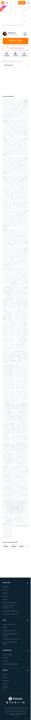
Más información (8, 64)
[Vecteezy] (2, 3)
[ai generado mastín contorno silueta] (8, 419)
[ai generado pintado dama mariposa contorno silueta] (15, 485)
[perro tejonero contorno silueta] (9, 502)
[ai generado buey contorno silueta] (22, 642)
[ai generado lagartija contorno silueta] (9, 311)
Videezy (5, 702)
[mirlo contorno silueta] (15, 286)
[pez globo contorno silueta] (8, 301)
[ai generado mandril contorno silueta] (7, 533)
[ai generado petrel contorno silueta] (15, 108)
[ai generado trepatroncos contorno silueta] (8, 630)
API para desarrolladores (10, 712)
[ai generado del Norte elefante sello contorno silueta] (9, 444)
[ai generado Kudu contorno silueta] (9, 362)
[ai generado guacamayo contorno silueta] (21, 335)
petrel (6, 655)
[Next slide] (24, 655)
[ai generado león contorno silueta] (8, 555)
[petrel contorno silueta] (9, 205)
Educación (6, 708)
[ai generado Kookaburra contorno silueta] (9, 391)
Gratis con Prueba (15, 41)
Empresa (5, 705)
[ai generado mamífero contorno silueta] (10, 348)
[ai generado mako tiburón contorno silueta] (11, 524)
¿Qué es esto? (19, 61)
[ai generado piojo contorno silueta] (9, 323)
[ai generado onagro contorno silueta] (9, 457)
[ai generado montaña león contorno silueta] (15, 597)
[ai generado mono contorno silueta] (10, 567)
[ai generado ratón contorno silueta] (15, 580)
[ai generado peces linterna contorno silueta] (15, 405)
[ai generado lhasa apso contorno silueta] (9, 377)
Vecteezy (5, 699)
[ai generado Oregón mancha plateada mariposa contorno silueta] (15, 616)
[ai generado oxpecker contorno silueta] (9, 469)
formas (13, 655)
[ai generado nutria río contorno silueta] (21, 456)
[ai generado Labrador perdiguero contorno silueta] (21, 376)
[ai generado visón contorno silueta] (10, 432)
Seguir (25, 34)
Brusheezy (6, 696)
